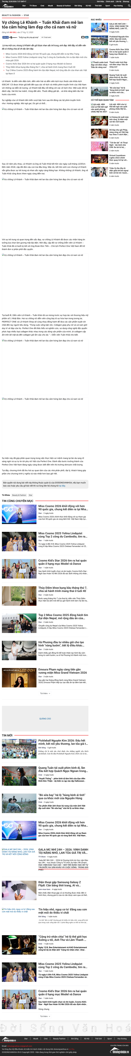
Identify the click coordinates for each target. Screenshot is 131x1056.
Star (24, 6)
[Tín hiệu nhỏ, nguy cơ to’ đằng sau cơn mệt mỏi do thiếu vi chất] (19, 917)
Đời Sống (78, 6)
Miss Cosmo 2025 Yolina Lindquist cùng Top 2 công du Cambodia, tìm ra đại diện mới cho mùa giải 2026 (61, 535)
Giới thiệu (100, 2)
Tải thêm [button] (44, 693)
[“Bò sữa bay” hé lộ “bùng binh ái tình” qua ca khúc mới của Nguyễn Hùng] (19, 803)
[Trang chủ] (9, 1039)
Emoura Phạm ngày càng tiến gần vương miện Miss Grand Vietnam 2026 (62, 671)
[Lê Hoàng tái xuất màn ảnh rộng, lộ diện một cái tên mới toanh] (99, 121)
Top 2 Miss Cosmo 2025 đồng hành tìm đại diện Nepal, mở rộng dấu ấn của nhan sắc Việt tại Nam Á (63, 617)
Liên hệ (118, 2)
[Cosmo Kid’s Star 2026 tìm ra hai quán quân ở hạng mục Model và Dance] (19, 568)
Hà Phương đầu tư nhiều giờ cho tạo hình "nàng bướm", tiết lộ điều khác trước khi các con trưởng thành (61, 644)
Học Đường (118, 6)
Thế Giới (98, 6)
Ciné (42, 6)
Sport (107, 6)
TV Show (33, 6)
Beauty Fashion (59, 1039)
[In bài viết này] (86, 37)
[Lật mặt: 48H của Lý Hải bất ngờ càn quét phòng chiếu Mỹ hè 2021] (99, 108)
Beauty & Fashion (64, 6)
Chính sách (110, 2)
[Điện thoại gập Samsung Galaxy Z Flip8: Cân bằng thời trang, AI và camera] (19, 890)
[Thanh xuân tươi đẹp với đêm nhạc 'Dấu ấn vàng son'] (99, 66)
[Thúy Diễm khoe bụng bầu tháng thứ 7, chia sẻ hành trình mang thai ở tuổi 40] (19, 596)
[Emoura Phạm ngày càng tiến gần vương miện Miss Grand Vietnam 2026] (19, 677)
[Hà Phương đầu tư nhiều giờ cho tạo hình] (19, 650)
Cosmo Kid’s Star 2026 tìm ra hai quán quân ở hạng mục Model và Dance (39, 64)
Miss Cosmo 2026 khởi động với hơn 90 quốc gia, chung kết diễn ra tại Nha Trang (42, 54)
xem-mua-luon (44, 889)
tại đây (62, 486)
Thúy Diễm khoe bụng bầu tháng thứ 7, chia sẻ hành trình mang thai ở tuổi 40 (40, 67)
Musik (50, 6)
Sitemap (126, 2)
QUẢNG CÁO (45, 718)
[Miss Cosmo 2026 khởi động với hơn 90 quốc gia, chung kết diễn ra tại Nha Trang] (19, 514)
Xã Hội (88, 6)
